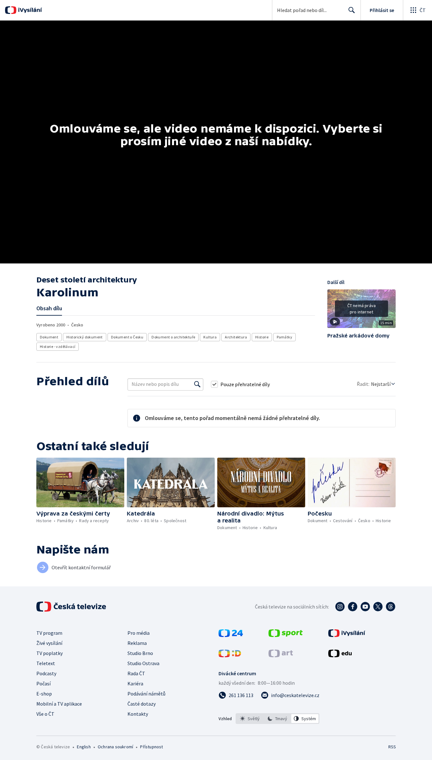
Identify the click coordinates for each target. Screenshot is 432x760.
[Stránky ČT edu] (340, 655)
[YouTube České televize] (365, 607)
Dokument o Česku (127, 337)
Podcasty (46, 673)
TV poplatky (49, 653)
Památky (284, 337)
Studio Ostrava (143, 663)
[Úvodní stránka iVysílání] (29, 10)
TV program (49, 633)
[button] (361, 310)
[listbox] (277, 718)
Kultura (210, 337)
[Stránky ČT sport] (285, 635)
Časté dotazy (141, 704)
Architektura (236, 337)
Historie (261, 337)
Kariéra (135, 683)
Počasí (43, 683)
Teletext (45, 663)
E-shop (44, 693)
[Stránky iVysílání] (346, 635)
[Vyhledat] (197, 384)
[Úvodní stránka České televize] (71, 607)
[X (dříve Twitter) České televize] (378, 607)
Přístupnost (151, 747)
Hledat (352, 10)
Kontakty (137, 714)
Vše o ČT (45, 714)
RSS (392, 747)
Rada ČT (136, 673)
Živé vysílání (49, 643)
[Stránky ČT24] (231, 635)
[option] (250, 718)
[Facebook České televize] (353, 607)
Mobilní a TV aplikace (59, 704)
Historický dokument (84, 337)
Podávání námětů (146, 693)
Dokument (49, 337)
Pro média (138, 633)
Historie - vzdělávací (57, 346)
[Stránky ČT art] (280, 655)
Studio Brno (140, 653)
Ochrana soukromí (115, 747)
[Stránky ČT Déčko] (230, 655)
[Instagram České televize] (340, 607)
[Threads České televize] (391, 607)
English (83, 747)
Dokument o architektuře (173, 337)
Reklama (137, 643)
